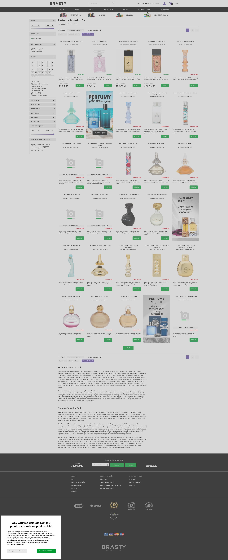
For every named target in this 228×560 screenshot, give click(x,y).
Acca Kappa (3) (37, 86)
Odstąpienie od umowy (107, 482)
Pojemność (35, 122)
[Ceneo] (79, 508)
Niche (77, 9)
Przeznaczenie (36, 44)
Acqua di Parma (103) (39, 88)
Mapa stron (74, 488)
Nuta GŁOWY (35, 109)
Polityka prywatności (78, 482)
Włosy (91, 9)
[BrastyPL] (96, 507)
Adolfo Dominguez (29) (40, 95)
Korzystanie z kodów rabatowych (110, 485)
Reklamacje (103, 479)
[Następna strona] (197, 30)
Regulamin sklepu (76, 485)
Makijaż (125, 9)
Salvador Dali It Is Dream (71, 296)
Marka (33, 57)
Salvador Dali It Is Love (99, 296)
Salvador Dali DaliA (99, 41)
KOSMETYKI (129, 15)
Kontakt (73, 476)
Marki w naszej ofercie (107, 488)
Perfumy (62, 9)
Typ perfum (35, 100)
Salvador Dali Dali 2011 (156, 144)
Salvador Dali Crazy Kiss (128, 144)
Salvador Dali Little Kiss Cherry (185, 93)
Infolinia (77, 464)
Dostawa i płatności (106, 476)
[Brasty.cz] (114, 550)
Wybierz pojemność (38, 126)
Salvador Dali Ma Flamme (128, 41)
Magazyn (132, 485)
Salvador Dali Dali (185, 144)
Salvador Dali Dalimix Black (128, 195)
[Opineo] (114, 510)
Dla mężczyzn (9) (38, 49)
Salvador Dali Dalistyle (71, 246)
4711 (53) (36, 82)
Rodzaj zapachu (37, 105)
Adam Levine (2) (38, 90)
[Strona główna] (59, 24)
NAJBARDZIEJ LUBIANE (160, 15)
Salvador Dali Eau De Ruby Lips (71, 41)
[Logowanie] (164, 3)
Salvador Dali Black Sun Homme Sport (100, 144)
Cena (33, 20)
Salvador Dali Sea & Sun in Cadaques (156, 93)
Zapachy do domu (144, 9)
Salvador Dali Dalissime (185, 41)
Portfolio (35, 34)
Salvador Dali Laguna (71, 93)
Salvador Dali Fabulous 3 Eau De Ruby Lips (157, 246)
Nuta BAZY (35, 117)
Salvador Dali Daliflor (71, 195)
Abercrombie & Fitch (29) (40, 84)
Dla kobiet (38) (37, 51)
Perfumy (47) (37, 38)
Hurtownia (165, 9)
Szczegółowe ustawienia (17, 551)
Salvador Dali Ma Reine (156, 41)
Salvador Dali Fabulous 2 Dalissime (128, 246)
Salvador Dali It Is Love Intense (185, 296)
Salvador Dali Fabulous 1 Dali (100, 246)
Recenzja (73, 491)
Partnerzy (132, 479)
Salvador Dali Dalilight (128, 93)
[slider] (32, 28)
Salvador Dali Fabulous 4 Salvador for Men (185, 246)
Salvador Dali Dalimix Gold (157, 195)
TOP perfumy (101, 15)
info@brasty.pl (151, 466)
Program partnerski (135, 476)
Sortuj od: (61, 30)
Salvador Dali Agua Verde (71, 144)
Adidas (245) (37, 93)
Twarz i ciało (108, 9)
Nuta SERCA (35, 113)
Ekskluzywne (75, 15)
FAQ (72, 479)
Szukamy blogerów (135, 482)
